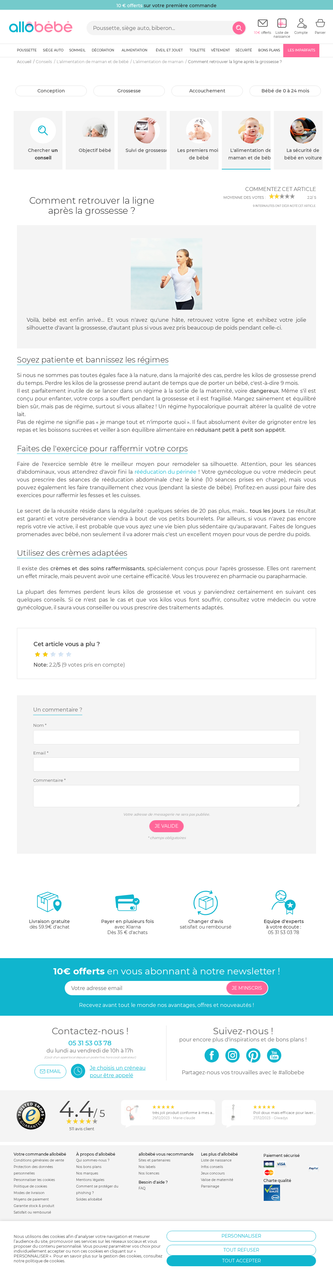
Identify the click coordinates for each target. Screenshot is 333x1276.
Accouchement (207, 91)
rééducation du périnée (165, 472)
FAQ (142, 1188)
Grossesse (129, 91)
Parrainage (210, 1186)
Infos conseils (212, 1167)
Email (40, 752)
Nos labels (147, 1167)
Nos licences (149, 1173)
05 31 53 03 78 (283, 932)
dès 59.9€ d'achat (49, 924)
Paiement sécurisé (281, 1155)
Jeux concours (213, 1173)
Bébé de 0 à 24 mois (285, 91)
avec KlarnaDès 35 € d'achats (127, 926)
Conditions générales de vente (39, 1160)
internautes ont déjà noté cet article (284, 206)
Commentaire (49, 780)
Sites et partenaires (154, 1160)
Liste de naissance (216, 1160)
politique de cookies (44, 1260)
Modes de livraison (29, 1193)
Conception (51, 91)
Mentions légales (90, 1180)
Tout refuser (241, 1250)
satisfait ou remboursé (205, 924)
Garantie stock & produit (34, 1206)
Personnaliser (241, 1236)
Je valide (166, 826)
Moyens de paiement (31, 1199)
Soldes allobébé (89, 1199)
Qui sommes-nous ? (93, 1160)
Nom (40, 725)
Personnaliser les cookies (34, 1180)
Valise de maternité (217, 1180)
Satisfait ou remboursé (32, 1212)
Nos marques (87, 1173)
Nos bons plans (88, 1167)
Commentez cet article (280, 189)
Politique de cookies (30, 1186)
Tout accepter (241, 1261)
